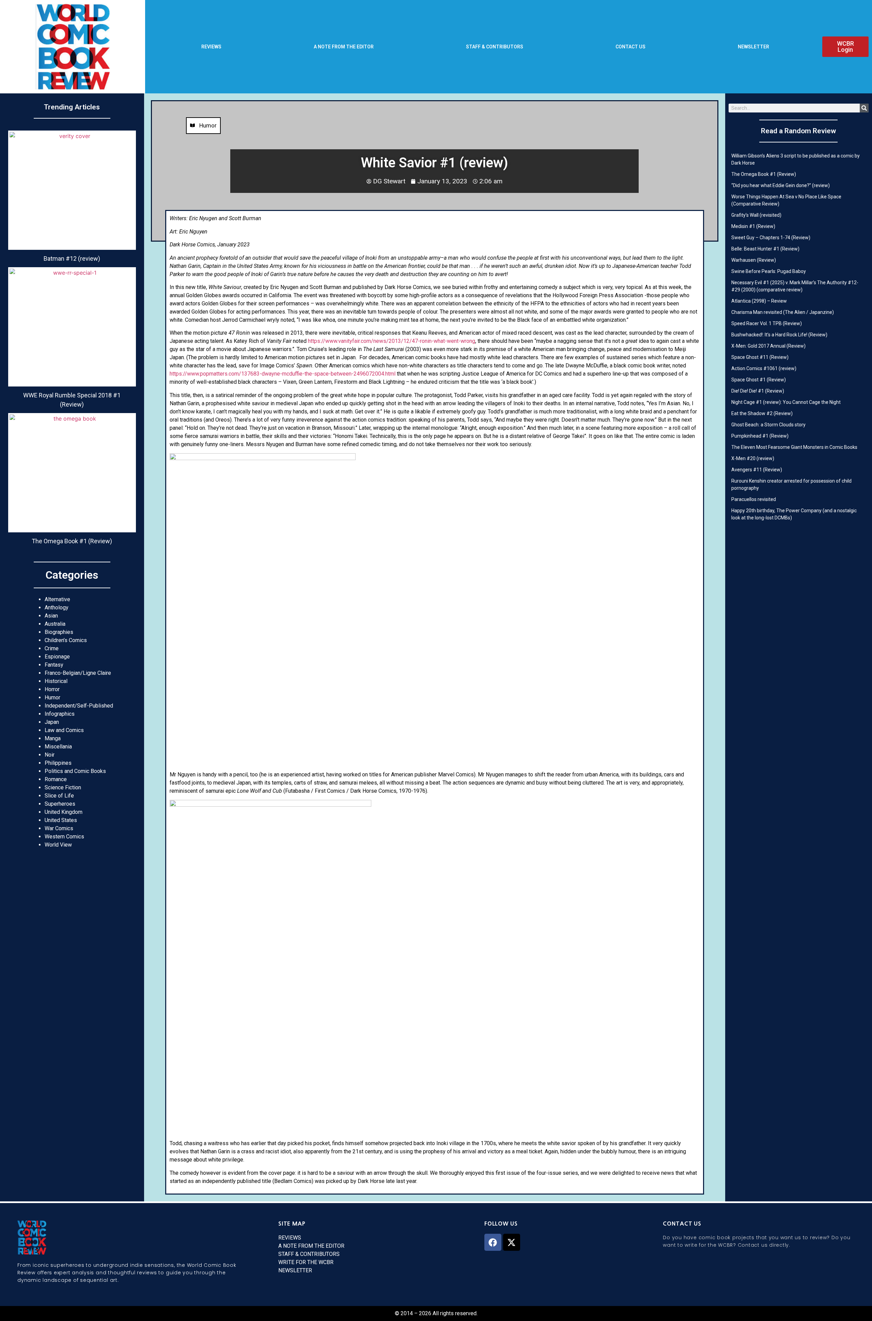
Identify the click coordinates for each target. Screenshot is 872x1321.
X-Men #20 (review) (752, 458)
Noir (49, 754)
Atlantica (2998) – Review (759, 301)
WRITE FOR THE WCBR (305, 1262)
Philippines (58, 763)
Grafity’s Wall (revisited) (756, 215)
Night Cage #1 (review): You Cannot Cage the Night (786, 402)
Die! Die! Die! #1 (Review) (757, 391)
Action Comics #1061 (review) (763, 368)
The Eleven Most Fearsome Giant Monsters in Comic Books (794, 447)
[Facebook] (492, 1242)
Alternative (57, 599)
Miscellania (58, 746)
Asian (51, 615)
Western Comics (64, 836)
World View (58, 844)
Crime (52, 648)
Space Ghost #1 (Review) (758, 379)
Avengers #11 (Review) (756, 469)
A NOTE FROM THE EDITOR (344, 46)
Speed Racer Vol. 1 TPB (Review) (766, 323)
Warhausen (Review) (753, 260)
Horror (52, 689)
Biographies (59, 632)
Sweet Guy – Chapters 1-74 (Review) (770, 237)
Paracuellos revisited (753, 499)
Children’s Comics (66, 640)
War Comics (59, 828)
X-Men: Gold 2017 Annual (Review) (768, 346)
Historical (56, 681)
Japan (52, 722)
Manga (53, 738)
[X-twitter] (511, 1242)
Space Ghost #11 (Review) (760, 357)
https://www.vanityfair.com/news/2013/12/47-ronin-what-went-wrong (391, 341)
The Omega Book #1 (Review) (763, 174)
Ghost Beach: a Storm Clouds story (768, 424)
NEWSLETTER (753, 46)
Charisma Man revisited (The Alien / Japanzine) (782, 312)
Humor (52, 697)
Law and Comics (64, 730)
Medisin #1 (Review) (753, 226)
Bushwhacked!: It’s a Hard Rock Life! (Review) (779, 334)
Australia (55, 624)
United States (61, 820)
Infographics (60, 714)
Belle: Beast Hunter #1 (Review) (765, 249)
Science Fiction (63, 787)
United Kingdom (63, 812)
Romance (56, 779)
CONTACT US (630, 46)
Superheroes (60, 804)
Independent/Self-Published (79, 705)
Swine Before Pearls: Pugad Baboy (768, 271)
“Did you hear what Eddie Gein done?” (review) (780, 185)
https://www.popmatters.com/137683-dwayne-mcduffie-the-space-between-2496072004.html (282, 373)
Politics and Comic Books (75, 771)
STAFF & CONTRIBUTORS (494, 46)
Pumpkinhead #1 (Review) (760, 436)
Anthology (56, 607)
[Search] (864, 108)
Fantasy (54, 665)
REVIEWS (211, 46)
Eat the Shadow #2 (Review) (762, 413)
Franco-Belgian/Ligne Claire (78, 673)
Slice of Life (59, 795)
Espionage (57, 656)
